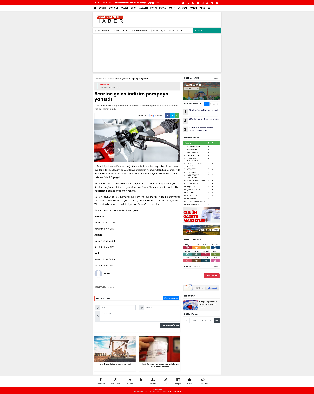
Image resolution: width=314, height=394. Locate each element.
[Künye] (212, 2)
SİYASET (124, 8)
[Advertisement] (175, 19)
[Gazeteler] (207, 2)
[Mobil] (183, 2)
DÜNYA (162, 8)
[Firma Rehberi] (198, 2)
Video (141, 384)
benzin (111, 287)
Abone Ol (141, 115)
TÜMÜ (215, 78)
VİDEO (202, 8)
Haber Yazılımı (175, 391)
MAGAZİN (143, 8)
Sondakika (115, 384)
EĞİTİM (153, 8)
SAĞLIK (172, 8)
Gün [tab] (207, 104)
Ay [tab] (218, 104)
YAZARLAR (183, 8)
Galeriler (129, 384)
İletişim (178, 384)
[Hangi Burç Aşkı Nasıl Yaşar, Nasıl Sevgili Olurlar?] (190, 305)
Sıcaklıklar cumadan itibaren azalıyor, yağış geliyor (136, 2)
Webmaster (203, 384)
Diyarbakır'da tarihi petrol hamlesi (201, 112)
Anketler (166, 384)
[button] (210, 8)
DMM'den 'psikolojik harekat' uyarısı (201, 120)
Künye (189, 384)
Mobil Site (101, 384)
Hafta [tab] (212, 104)
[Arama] (187, 2)
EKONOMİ (113, 8)
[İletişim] (192, 2)
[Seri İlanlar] (203, 2)
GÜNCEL (102, 8)
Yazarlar (153, 384)
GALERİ (193, 8)
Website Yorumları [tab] (171, 298)
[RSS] (217, 2)
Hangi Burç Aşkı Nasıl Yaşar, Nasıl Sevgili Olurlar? (208, 304)
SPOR (133, 8)
